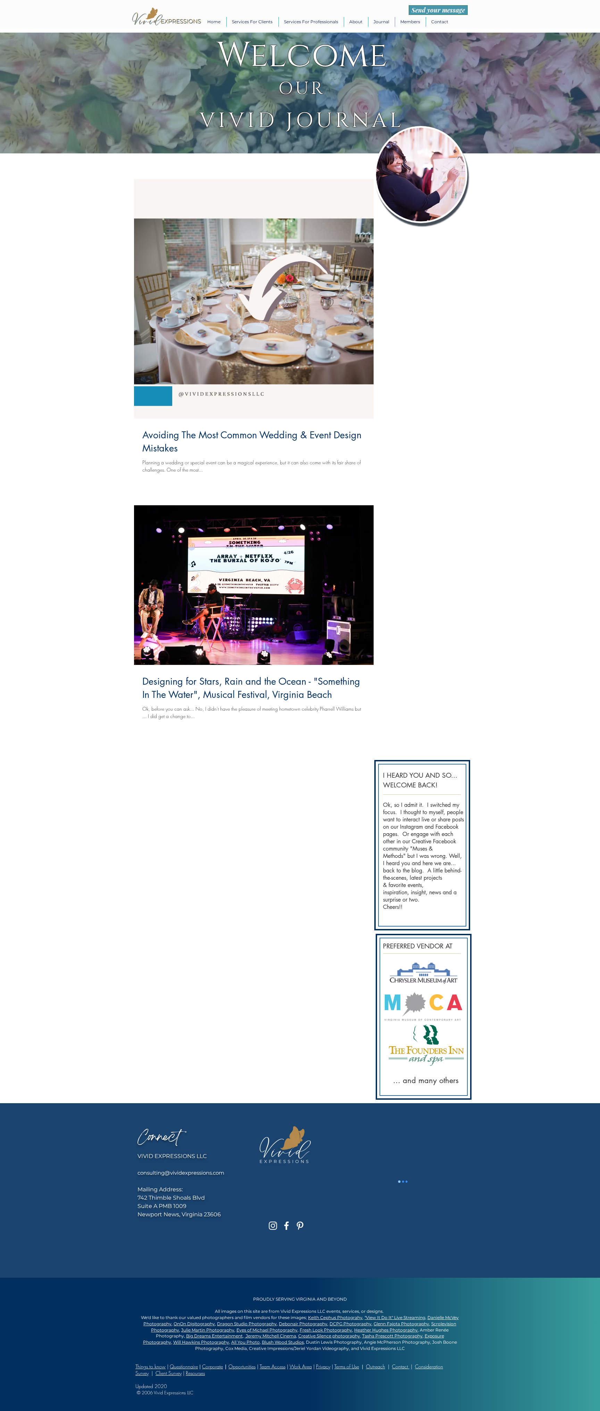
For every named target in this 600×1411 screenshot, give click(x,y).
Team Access (272, 1366)
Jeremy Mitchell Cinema (270, 1335)
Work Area (301, 1366)
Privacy (323, 1366)
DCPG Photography (351, 1323)
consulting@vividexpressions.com (181, 1172)
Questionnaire (184, 1366)
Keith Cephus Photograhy (335, 1317)
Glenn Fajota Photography (401, 1323)
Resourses (195, 1373)
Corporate (212, 1366)
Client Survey (169, 1373)
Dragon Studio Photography (247, 1323)
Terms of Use (346, 1366)
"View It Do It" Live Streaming (395, 1317)
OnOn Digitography (194, 1323)
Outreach (375, 1366)
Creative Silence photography (329, 1335)
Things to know (150, 1366)
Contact (400, 1366)
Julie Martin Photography (207, 1330)
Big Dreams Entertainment (214, 1335)
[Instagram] (272, 1225)
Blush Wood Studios (283, 1342)
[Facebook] (286, 1225)
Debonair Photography (303, 1323)
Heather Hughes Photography (386, 1330)
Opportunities (242, 1366)
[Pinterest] (300, 1225)
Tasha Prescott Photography (392, 1335)
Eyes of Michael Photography (267, 1330)
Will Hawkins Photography (201, 1342)
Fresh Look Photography (326, 1330)
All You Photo (245, 1342)
